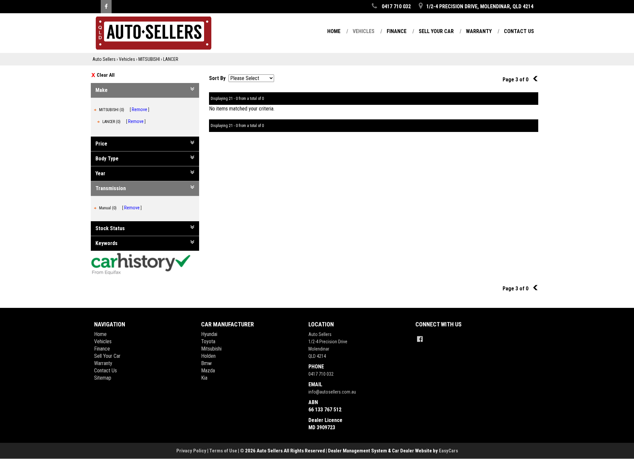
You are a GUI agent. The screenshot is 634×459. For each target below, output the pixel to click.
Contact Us (519, 31)
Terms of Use (223, 451)
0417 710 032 (321, 374)
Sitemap (102, 378)
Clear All (106, 75)
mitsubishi (211, 349)
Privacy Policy (191, 451)
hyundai (209, 334)
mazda (208, 370)
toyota (208, 341)
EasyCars (448, 451)
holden (208, 356)
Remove (139, 109)
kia (204, 378)
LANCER (170, 59)
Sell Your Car (436, 31)
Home (333, 31)
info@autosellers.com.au (332, 392)
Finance (396, 31)
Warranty (479, 31)
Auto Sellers (104, 59)
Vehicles (363, 31)
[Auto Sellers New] (147, 33)
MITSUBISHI (149, 59)
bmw (206, 363)
